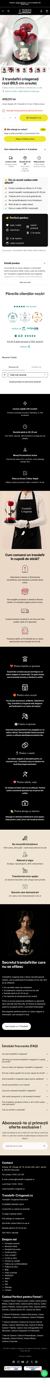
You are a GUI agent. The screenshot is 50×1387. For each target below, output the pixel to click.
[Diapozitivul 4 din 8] (24, 70)
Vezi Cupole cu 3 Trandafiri (16, 1026)
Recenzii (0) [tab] (13, 367)
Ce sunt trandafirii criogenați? (14, 1054)
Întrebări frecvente (12, 1249)
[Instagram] (18, 1361)
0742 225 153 (21, 3)
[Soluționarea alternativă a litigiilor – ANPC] (13, 1368)
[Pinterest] (36, 1361)
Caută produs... (11, 1252)
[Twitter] (31, 1361)
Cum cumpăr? (10, 1255)
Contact (8, 1290)
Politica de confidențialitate (16, 1264)
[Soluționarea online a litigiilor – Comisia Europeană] (33, 1368)
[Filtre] (4, 374)
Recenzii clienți (11, 1246)
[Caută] (8, 11)
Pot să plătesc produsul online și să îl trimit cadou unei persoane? (23, 1103)
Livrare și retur (11, 1258)
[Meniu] (3, 11)
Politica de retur (11, 1267)
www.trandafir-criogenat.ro (13, 1189)
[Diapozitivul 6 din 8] (37, 70)
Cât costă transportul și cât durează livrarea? (21, 1096)
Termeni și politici (25, 1356)
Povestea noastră (12, 1243)
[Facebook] (13, 1361)
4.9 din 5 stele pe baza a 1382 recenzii (25, 341)
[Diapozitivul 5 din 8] (31, 70)
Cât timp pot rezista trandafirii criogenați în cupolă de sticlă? (23, 1060)
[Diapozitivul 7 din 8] (44, 70)
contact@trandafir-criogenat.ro (21, 1179)
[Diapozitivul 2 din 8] (11, 70)
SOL (6, 1284)
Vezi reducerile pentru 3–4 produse (20, 149)
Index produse (11, 1272)
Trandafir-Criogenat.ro (17, 1348)
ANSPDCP (9, 1275)
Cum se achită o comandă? (13, 1110)
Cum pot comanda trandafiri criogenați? (19, 1090)
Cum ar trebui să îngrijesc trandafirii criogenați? (22, 1067)
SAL (6, 1281)
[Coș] (47, 11)
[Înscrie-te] (44, 1146)
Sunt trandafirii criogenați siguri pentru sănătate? (23, 1079)
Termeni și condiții (12, 1261)
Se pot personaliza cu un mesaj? (16, 1085)
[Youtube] (22, 1361)
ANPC (7, 1278)
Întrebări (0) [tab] (36, 367)
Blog (6, 1269)
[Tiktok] (27, 1361)
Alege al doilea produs (25, 139)
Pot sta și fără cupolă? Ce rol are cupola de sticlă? (23, 1073)
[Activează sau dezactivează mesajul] (3, 110)
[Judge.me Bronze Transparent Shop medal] (37, 317)
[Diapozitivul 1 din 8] (4, 70)
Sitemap (8, 1287)
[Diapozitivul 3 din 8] (17, 70)
